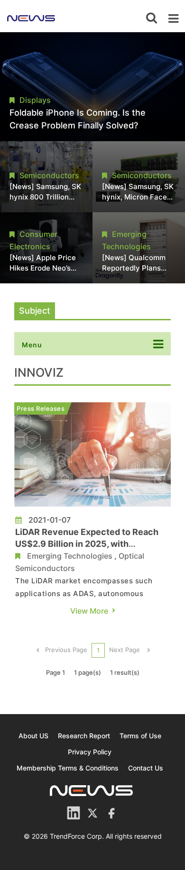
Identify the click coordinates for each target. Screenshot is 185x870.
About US (33, 736)
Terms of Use (140, 736)
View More (89, 611)
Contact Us (145, 768)
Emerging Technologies (69, 556)
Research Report (84, 736)
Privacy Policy (89, 752)
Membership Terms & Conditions (68, 768)
